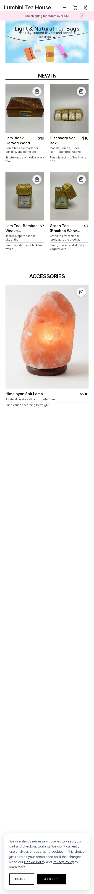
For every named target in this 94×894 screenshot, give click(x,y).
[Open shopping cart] (75, 7)
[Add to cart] (37, 91)
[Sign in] (86, 7)
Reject (22, 879)
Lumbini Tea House (27, 7)
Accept (51, 879)
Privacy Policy (63, 862)
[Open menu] (64, 7)
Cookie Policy (34, 862)
